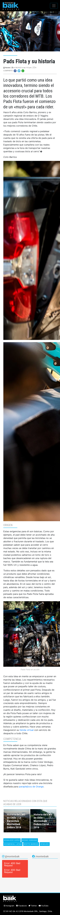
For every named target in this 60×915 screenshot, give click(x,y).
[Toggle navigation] (54, 6)
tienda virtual (27, 730)
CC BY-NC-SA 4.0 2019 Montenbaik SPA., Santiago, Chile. (27, 911)
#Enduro (44, 844)
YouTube (44, 906)
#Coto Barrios (31, 844)
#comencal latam (13, 844)
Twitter (33, 906)
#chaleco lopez (12, 840)
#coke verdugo (29, 840)
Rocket (7, 68)
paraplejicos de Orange (31, 786)
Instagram (9, 906)
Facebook (22, 906)
